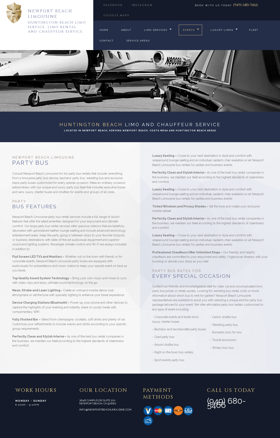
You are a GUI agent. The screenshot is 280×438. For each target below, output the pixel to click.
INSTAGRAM (142, 5)
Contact (107, 40)
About (126, 30)
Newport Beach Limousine (50, 13)
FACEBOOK (113, 5)
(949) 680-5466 (245, 5)
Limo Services (155, 30)
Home (104, 30)
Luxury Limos (222, 30)
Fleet (253, 30)
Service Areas (138, 40)
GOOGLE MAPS (116, 15)
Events (189, 30)
